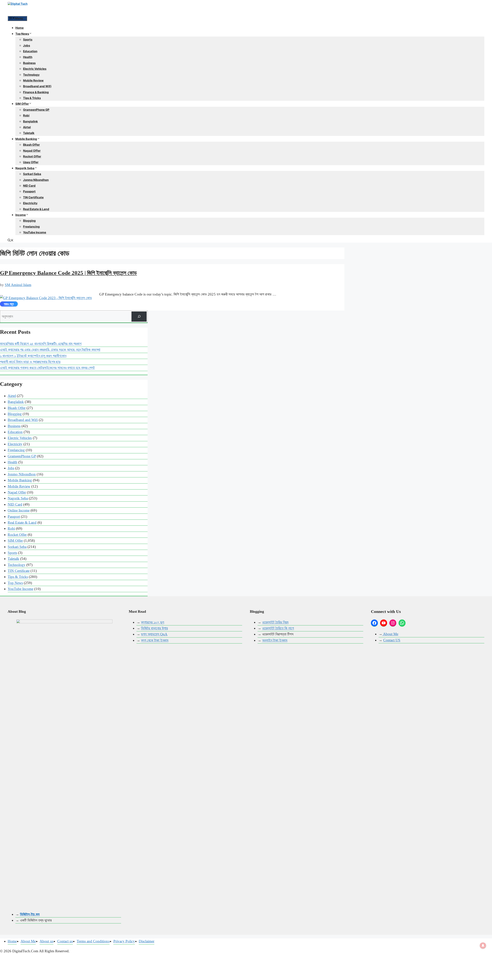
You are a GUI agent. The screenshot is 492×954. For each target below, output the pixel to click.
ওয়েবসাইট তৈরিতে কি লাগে (278, 628)
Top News (22, 34)
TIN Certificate (33, 197)
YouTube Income (34, 232)
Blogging (29, 220)
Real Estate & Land (36, 209)
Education (30, 51)
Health (27, 57)
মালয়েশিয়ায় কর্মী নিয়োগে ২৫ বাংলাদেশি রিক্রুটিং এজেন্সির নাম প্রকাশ (40, 344)
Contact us (65, 941)
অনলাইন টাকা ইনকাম (274, 640)
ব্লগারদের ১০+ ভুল (152, 622)
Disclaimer (146, 941)
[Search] (139, 316)
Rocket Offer (32, 156)
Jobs (26, 45)
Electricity (30, 203)
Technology (31, 75)
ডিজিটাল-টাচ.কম (30, 914)
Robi (26, 115)
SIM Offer (22, 104)
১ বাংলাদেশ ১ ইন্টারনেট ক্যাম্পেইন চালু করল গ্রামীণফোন (33, 356)
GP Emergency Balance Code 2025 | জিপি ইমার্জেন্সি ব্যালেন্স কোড (68, 273)
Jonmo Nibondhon (36, 180)
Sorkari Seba (32, 174)
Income (20, 215)
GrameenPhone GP (36, 110)
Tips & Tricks (32, 98)
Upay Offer (30, 162)
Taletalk (28, 133)
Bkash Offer (31, 145)
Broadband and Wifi (37, 86)
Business (29, 63)
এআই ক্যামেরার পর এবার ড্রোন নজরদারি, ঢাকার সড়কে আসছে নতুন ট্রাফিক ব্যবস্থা (50, 350)
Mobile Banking (26, 139)
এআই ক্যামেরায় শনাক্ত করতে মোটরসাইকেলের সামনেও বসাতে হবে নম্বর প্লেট (47, 368)
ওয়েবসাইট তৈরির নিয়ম (275, 622)
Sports (27, 39)
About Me (390, 634)
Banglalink (30, 121)
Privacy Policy (124, 941)
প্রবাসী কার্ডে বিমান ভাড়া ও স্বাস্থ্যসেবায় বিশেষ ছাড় (30, 362)
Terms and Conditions (93, 941)
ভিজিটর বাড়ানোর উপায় (154, 628)
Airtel (27, 127)
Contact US (391, 640)
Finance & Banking (36, 92)
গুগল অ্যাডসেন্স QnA (154, 634)
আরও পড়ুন (9, 304)
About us (46, 941)
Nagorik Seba (24, 168)
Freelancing (31, 226)
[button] (10, 240)
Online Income (19, 510)
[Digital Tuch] (36, 7)
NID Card (29, 185)
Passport (29, 191)
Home (19, 28)
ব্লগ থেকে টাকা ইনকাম (154, 640)
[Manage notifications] (483, 945)
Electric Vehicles (35, 69)
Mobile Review (33, 80)
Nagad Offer (32, 150)
